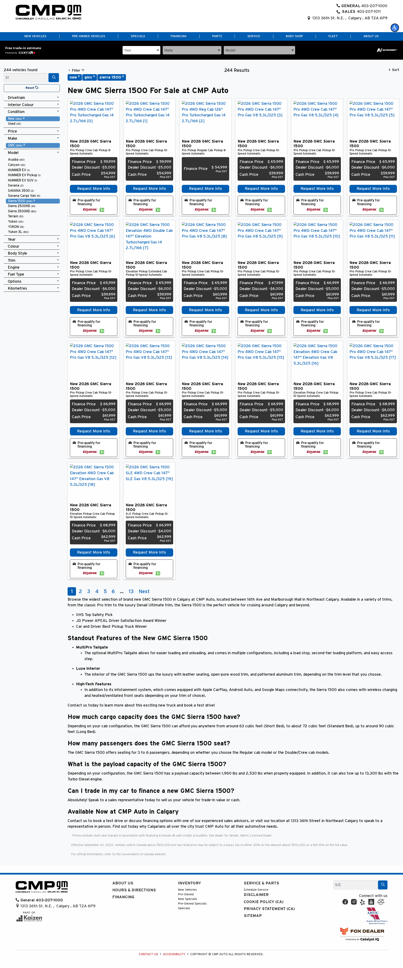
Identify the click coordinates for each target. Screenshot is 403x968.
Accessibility (174, 954)
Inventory (189, 883)
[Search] (53, 77)
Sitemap (253, 916)
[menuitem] (33, 118)
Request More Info (93, 189)
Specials (184, 908)
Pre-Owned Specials (192, 903)
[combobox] (141, 50)
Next (144, 591)
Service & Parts (261, 883)
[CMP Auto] (49, 12)
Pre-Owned (186, 894)
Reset (30, 87)
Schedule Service (256, 889)
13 (131, 591)
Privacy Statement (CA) (269, 909)
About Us (122, 883)
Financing (123, 897)
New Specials (187, 899)
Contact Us (148, 954)
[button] (395, 28)
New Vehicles (187, 889)
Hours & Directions (134, 890)
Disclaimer (256, 895)
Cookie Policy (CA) (264, 902)
